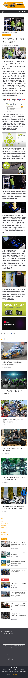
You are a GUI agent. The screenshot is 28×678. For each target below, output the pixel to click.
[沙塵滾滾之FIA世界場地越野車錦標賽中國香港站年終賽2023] (14, 343)
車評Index (3, 518)
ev (11, 45)
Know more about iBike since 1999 (13, 661)
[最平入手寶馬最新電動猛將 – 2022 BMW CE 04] (14, 430)
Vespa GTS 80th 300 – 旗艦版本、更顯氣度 (18, 553)
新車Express (3, 521)
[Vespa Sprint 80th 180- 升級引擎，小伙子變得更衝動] (5, 564)
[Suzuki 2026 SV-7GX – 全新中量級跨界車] (5, 586)
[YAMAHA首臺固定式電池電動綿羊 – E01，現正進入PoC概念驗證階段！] (14, 487)
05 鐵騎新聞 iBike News (7, 35)
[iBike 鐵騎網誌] (2, 11)
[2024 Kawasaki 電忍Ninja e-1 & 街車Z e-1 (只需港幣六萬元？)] (14, 459)
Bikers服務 (3, 532)
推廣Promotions (4, 527)
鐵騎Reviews (4, 525)
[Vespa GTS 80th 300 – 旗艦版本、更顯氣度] (5, 555)
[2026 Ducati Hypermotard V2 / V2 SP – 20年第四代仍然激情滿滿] (5, 607)
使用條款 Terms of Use (14, 659)
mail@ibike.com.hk (8, 631)
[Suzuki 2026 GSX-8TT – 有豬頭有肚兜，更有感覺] (5, 572)
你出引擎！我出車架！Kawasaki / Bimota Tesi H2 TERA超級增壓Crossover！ (18, 615)
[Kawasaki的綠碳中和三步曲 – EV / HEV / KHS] (14, 372)
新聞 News (3, 530)
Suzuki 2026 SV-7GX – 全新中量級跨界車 (18, 584)
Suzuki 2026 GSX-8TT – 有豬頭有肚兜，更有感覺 (18, 570)
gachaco (14, 45)
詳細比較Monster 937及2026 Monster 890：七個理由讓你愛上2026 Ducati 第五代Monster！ (18, 594)
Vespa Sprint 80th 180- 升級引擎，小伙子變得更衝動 (18, 562)
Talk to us (10, 633)
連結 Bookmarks (4, 534)
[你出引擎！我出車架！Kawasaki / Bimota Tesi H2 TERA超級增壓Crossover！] (5, 617)
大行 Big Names (4, 523)
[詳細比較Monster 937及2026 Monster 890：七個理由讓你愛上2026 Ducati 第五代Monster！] (5, 596)
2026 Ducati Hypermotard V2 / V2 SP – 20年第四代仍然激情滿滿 (18, 605)
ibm (18, 45)
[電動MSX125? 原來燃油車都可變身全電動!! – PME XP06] (14, 401)
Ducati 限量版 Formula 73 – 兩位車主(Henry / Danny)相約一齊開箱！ (18, 544)
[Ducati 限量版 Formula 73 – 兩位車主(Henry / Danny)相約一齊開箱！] (5, 546)
